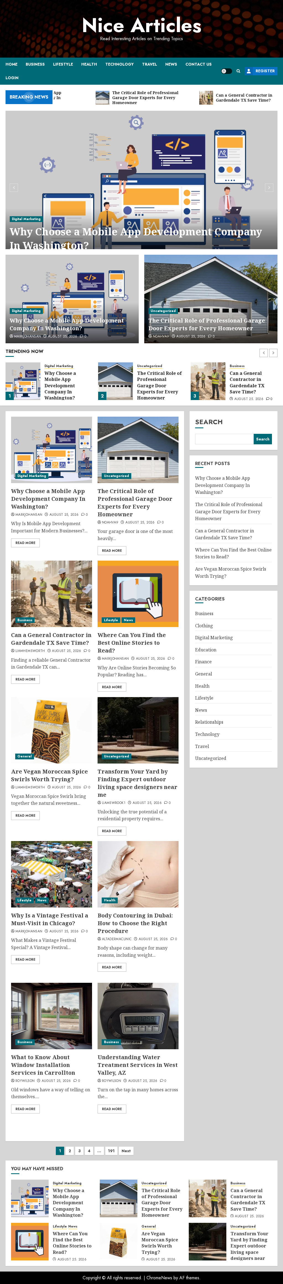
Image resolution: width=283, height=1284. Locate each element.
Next (126, 1151)
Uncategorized (163, 310)
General (24, 756)
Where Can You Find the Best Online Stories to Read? (249, 382)
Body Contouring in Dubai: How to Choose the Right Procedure (135, 923)
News (171, 64)
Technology (119, 64)
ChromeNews (159, 1278)
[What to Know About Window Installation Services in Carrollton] (51, 1016)
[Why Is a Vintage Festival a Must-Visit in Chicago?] (51, 874)
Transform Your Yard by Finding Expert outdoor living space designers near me (137, 783)
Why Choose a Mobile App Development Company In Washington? (136, 238)
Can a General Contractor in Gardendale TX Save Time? (154, 382)
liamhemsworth (30, 651)
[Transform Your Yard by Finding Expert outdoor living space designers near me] (138, 730)
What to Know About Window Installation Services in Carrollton (43, 1064)
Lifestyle (63, 64)
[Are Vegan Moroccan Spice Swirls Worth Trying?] (51, 730)
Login (12, 78)
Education (205, 650)
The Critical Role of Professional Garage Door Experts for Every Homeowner (206, 324)
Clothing (204, 626)
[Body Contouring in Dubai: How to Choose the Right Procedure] (138, 874)
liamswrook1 (113, 803)
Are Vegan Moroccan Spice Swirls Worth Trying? (49, 775)
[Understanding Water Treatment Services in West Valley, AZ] (138, 1016)
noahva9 (161, 336)
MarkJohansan (27, 336)
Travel (149, 64)
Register (265, 71)
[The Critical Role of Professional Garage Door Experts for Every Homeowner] (210, 299)
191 (111, 1151)
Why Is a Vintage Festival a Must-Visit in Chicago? (49, 919)
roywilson (25, 1081)
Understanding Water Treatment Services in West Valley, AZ (138, 1064)
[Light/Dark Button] (226, 71)
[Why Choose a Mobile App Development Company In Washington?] (141, 187)
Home (11, 64)
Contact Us (198, 64)
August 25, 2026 (62, 336)
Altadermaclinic (117, 939)
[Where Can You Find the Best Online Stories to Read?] (208, 381)
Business (35, 64)
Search (209, 422)
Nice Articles (141, 25)
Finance (203, 662)
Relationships (209, 722)
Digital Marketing (26, 218)
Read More (25, 542)
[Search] (238, 71)
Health (89, 64)
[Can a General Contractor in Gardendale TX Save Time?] (115, 381)
